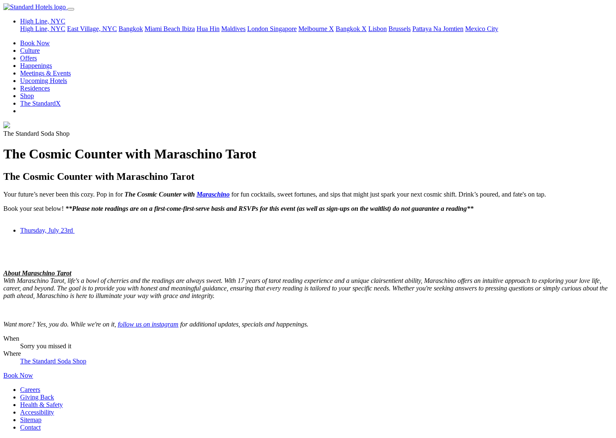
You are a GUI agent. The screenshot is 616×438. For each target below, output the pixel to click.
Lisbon (377, 28)
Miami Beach (163, 28)
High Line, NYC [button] (42, 21)
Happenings (36, 65)
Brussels (399, 28)
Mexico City (481, 28)
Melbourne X (316, 28)
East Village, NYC (92, 28)
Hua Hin (208, 28)
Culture (30, 50)
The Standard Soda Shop (53, 361)
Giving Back (37, 397)
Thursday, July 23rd (47, 230)
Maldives (233, 28)
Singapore (283, 28)
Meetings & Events (45, 73)
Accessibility (37, 412)
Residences (35, 88)
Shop (27, 95)
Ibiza (188, 28)
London (258, 28)
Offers (28, 58)
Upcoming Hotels (43, 80)
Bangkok (131, 28)
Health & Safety (41, 404)
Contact (30, 427)
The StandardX (40, 103)
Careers (30, 389)
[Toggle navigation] (70, 9)
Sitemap (30, 419)
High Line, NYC (42, 28)
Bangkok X (351, 28)
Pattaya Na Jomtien (437, 28)
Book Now (35, 43)
